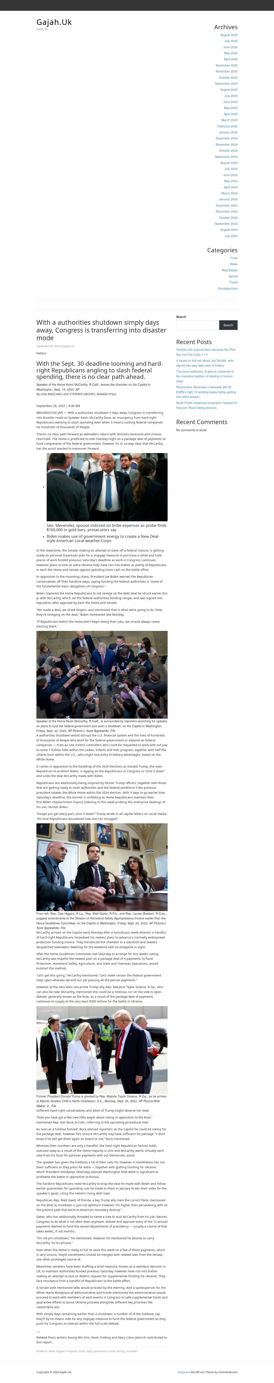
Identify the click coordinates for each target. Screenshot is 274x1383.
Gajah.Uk (54, 22)
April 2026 (231, 59)
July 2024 (231, 168)
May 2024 (231, 181)
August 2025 (229, 89)
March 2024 (229, 193)
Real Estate (230, 270)
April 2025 (231, 114)
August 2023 (229, 229)
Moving (120, 1351)
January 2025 (228, 132)
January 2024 (228, 199)
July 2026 (231, 41)
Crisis (82, 1351)
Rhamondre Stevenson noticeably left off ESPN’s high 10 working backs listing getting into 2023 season (206, 392)
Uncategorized (228, 288)
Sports (233, 276)
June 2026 (230, 47)
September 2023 (226, 223)
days (89, 1351)
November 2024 (227, 144)
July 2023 (231, 236)
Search (181, 316)
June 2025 (230, 102)
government (100, 1351)
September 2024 (226, 156)
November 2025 (227, 71)
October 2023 (228, 217)
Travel (233, 282)
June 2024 (230, 175)
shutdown (132, 1351)
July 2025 (231, 96)
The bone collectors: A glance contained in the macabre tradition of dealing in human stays (205, 376)
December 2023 (227, 205)
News (234, 264)
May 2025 (231, 108)
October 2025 (228, 77)
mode (112, 1351)
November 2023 (227, 211)
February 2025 (227, 126)
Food (234, 258)
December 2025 (227, 65)
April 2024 (231, 187)
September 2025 (226, 83)
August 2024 (229, 162)
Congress (71, 1351)
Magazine (184, 1372)
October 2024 (228, 150)
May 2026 (231, 53)
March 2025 (229, 120)
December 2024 (227, 138)
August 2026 (229, 35)
